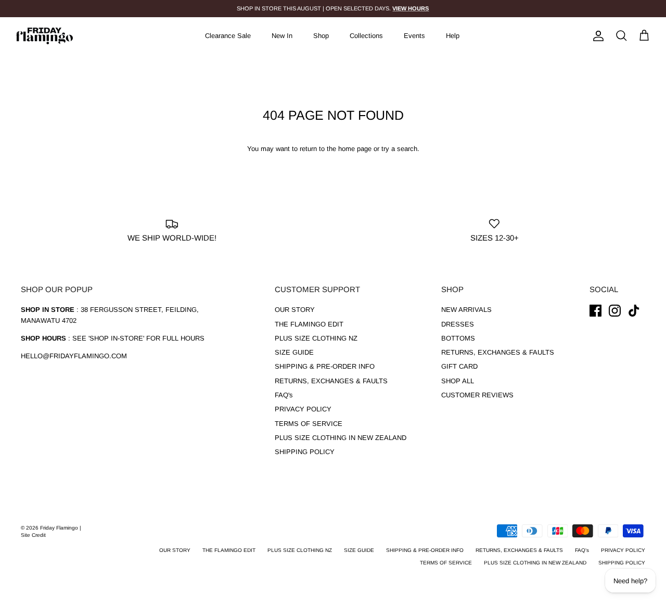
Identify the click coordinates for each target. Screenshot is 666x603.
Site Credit (33, 535)
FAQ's (284, 395)
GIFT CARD (459, 366)
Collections (366, 36)
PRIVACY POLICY (303, 409)
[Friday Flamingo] (44, 36)
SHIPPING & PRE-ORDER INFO (325, 366)
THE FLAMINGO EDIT (309, 324)
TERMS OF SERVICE (308, 424)
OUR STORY (295, 309)
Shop (321, 36)
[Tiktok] (634, 311)
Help (452, 36)
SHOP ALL (457, 381)
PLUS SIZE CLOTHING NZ (316, 338)
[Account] (596, 36)
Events (414, 36)
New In (282, 36)
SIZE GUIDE (294, 352)
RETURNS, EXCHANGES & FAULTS (331, 381)
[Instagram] (615, 311)
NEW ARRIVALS (466, 309)
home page (355, 149)
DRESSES (457, 324)
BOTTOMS (458, 338)
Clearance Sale (228, 36)
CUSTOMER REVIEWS (477, 395)
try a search (399, 149)
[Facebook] (595, 311)
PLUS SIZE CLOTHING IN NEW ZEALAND (340, 438)
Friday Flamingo (60, 528)
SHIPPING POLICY (305, 452)
